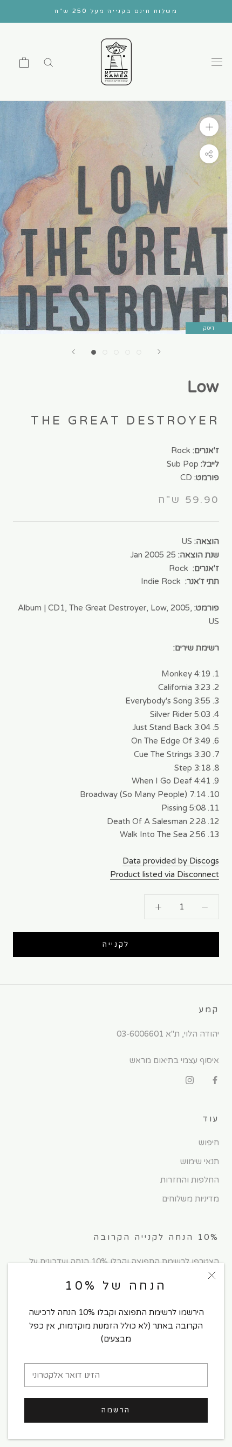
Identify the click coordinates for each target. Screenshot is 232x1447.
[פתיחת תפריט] (216, 62)
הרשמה (116, 1410)
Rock (180, 450)
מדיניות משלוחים (190, 1199)
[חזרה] (73, 351)
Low (203, 387)
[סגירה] (212, 1275)
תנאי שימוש (199, 1161)
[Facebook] (215, 1080)
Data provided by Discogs (170, 861)
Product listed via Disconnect (164, 874)
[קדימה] (159, 351)
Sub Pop (183, 464)
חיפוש (209, 1142)
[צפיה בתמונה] (93, 352)
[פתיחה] (24, 62)
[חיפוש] (48, 62)
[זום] (209, 126)
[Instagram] (190, 1080)
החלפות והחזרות (189, 1180)
